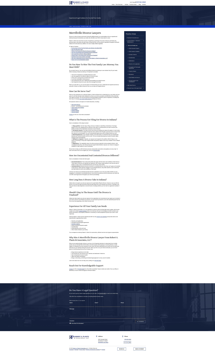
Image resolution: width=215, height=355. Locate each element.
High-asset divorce (75, 104)
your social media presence (85, 98)
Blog (140, 4)
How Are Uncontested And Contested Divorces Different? (84, 52)
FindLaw (103, 349)
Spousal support (75, 111)
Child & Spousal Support (134, 48)
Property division (75, 110)
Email (96, 302)
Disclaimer (72, 320)
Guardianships (132, 57)
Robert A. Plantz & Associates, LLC (80, 348)
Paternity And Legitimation (134, 64)
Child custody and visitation (77, 107)
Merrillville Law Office (103, 342)
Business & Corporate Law (133, 37)
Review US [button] (121, 349)
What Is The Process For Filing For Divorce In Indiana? (83, 50)
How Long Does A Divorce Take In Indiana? (81, 53)
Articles (126, 4)
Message (72, 308)
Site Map (76, 349)
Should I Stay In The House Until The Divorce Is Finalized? (84, 55)
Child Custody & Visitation (134, 51)
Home (113, 4)
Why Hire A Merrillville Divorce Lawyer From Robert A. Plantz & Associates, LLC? (89, 58)
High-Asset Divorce (131, 85)
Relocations (131, 74)
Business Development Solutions (93, 349)
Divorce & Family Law (132, 45)
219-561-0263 (141, 2)
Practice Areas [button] (133, 4)
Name (71, 302)
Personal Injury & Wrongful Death (134, 88)
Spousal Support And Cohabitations (133, 81)
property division (83, 211)
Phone (122, 302)
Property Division (132, 71)
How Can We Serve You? (77, 49)
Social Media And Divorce (134, 77)
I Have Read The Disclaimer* (77, 323)
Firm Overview (119, 4)
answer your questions (102, 216)
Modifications (131, 60)
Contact (144, 4)
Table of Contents (74, 46)
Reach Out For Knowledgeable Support (80, 59)
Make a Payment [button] (139, 349)
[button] (214, 347)
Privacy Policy (82, 349)
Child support (74, 109)
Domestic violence (75, 223)
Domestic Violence (133, 54)
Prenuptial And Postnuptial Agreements (134, 68)
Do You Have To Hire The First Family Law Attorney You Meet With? (86, 48)
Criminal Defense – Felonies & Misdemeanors (133, 41)
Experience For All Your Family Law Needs (80, 56)
